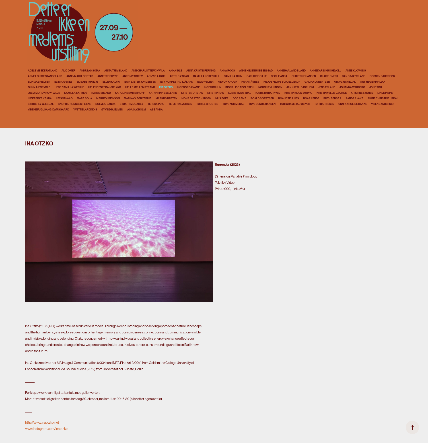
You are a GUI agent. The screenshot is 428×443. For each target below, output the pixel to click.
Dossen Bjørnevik (382, 76)
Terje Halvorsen (180, 104)
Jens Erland (326, 87)
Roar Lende (311, 98)
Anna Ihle (175, 70)
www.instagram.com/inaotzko (46, 429)
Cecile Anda (279, 76)
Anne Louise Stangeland (45, 76)
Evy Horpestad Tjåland (176, 81)
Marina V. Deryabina (137, 98)
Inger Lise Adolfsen (239, 87)
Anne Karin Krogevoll (325, 70)
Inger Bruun (212, 87)
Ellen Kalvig (111, 81)
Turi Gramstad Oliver (295, 104)
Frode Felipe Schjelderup (281, 81)
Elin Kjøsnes (63, 81)
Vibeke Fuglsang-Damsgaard (48, 109)
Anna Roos (227, 70)
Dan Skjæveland (353, 76)
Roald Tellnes (288, 98)
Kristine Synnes (362, 92)
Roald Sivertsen (262, 98)
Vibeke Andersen (382, 104)
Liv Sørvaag (64, 98)
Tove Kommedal (233, 104)
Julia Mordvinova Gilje (44, 92)
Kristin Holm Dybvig (298, 92)
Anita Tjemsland (115, 70)
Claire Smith (329, 76)
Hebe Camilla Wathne (69, 87)
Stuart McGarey (131, 104)
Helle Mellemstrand (140, 87)
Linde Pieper (385, 92)
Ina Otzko (166, 87)
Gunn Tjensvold (39, 87)
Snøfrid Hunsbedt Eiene (74, 104)
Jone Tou (375, 87)
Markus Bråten (166, 98)
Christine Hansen (304, 76)
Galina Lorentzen (317, 81)
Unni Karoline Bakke (352, 104)
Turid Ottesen (324, 104)
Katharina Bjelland (163, 92)
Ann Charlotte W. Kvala (148, 70)
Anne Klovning (356, 70)
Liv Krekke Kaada (40, 98)
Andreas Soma (90, 70)
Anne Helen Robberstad (256, 70)
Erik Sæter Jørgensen (140, 81)
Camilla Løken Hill (206, 76)
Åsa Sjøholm (136, 109)
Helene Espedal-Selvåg (104, 87)
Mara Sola (84, 98)
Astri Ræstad (179, 76)
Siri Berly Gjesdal (41, 104)
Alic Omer (68, 70)
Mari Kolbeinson (108, 98)
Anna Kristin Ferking (201, 70)
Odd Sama (239, 98)
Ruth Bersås (332, 98)
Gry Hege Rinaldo (372, 81)
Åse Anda (156, 109)
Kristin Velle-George (332, 92)
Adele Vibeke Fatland (42, 70)
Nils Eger (221, 98)
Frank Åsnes (250, 81)
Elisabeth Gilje (87, 81)
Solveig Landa (105, 104)
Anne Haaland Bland (291, 70)
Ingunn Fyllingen (270, 87)
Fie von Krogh (227, 81)
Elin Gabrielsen (39, 81)
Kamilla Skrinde (75, 92)
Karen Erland (101, 92)
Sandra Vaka (354, 98)
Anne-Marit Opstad (79, 76)
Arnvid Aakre (156, 76)
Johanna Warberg (352, 87)
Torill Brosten (207, 104)
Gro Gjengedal (345, 81)
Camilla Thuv (233, 76)
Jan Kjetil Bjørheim (300, 87)
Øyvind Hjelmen (112, 109)
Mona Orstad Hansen (196, 98)
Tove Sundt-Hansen (262, 104)
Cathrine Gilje (257, 76)
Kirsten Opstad (192, 92)
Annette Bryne (107, 76)
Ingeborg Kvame (188, 87)
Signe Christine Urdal (383, 98)
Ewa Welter (205, 81)
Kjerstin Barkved (267, 92)
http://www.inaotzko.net (42, 422)
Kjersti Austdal (239, 92)
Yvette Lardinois (85, 109)
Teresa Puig (156, 104)
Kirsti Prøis (215, 92)
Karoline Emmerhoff (130, 92)
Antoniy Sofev (132, 76)
